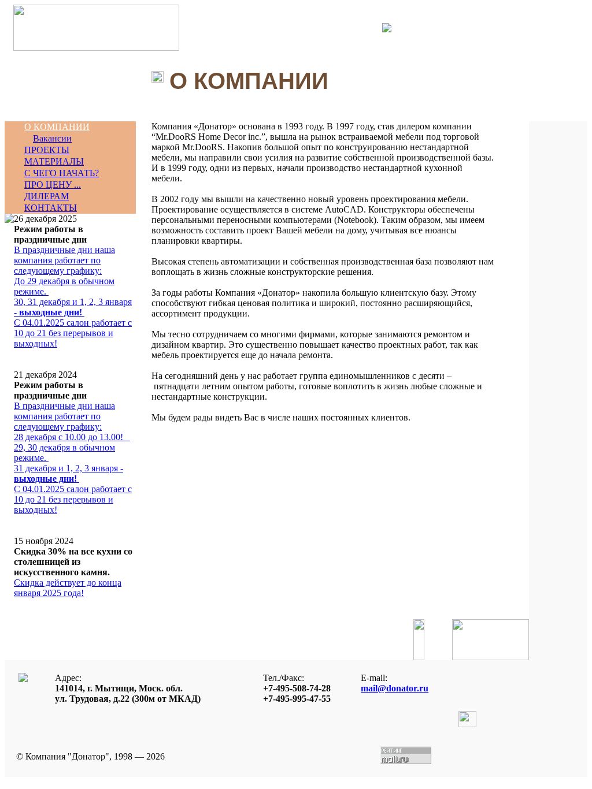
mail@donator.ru (394, 688)
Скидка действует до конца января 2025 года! (67, 588)
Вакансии (52, 138)
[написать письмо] (378, 27)
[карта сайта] (386, 29)
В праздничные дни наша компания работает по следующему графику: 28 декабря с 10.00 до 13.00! (73, 458)
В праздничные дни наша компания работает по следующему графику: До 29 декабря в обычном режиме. (73, 296)
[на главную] (96, 48)
